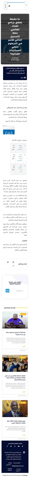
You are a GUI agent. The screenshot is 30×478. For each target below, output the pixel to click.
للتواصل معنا (16, 463)
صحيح (17, 60)
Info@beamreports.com (17, 466)
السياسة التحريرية (18, 470)
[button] (9, 6)
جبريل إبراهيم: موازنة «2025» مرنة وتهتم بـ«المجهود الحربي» (16, 422)
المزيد (24, 346)
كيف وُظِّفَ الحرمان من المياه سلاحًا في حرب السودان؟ (15, 333)
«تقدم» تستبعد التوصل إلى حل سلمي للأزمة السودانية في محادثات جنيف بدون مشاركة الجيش (15, 378)
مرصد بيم (13, 60)
